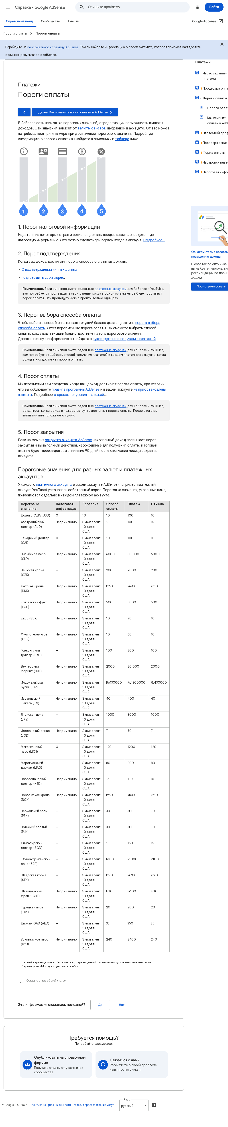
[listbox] (134, 1105)
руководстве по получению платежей (124, 339)
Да (100, 1005)
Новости (73, 21)
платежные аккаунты (110, 289)
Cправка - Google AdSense (40, 7)
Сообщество (50, 21)
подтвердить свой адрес (43, 277)
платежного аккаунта (54, 484)
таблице (122, 139)
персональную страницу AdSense (52, 47)
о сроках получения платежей (79, 395)
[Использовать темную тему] (154, 1105)
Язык (127, 1099)
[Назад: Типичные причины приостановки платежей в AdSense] (24, 112)
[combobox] (138, 7)
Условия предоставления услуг (93, 1105)
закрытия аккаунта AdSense (68, 440)
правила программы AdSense (75, 389)
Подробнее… (154, 240)
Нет (121, 1005)
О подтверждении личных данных (49, 269)
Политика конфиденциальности (50, 1105)
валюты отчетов (92, 128)
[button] (8, 7)
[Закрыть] (222, 44)
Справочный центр (20, 21)
